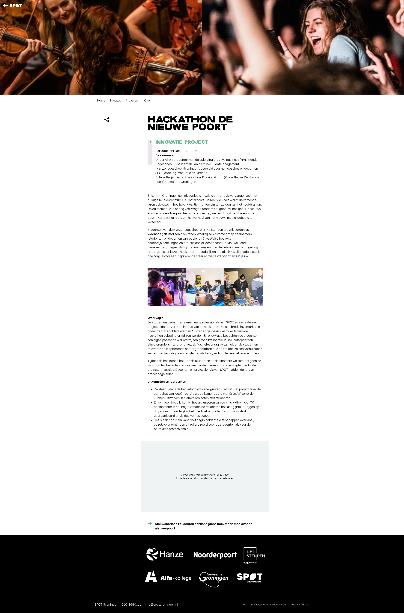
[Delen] (107, 120)
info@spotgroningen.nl (161, 604)
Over (147, 100)
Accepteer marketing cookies (192, 478)
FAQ (245, 604)
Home (101, 100)
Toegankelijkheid (300, 604)
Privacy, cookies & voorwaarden (269, 604)
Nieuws (115, 100)
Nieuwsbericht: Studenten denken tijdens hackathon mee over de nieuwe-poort (203, 526)
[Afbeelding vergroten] (167, 287)
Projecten (133, 100)
